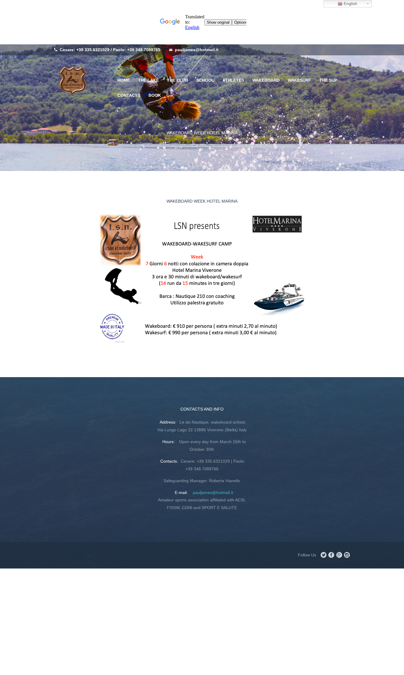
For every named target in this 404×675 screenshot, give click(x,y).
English (349, 3)
